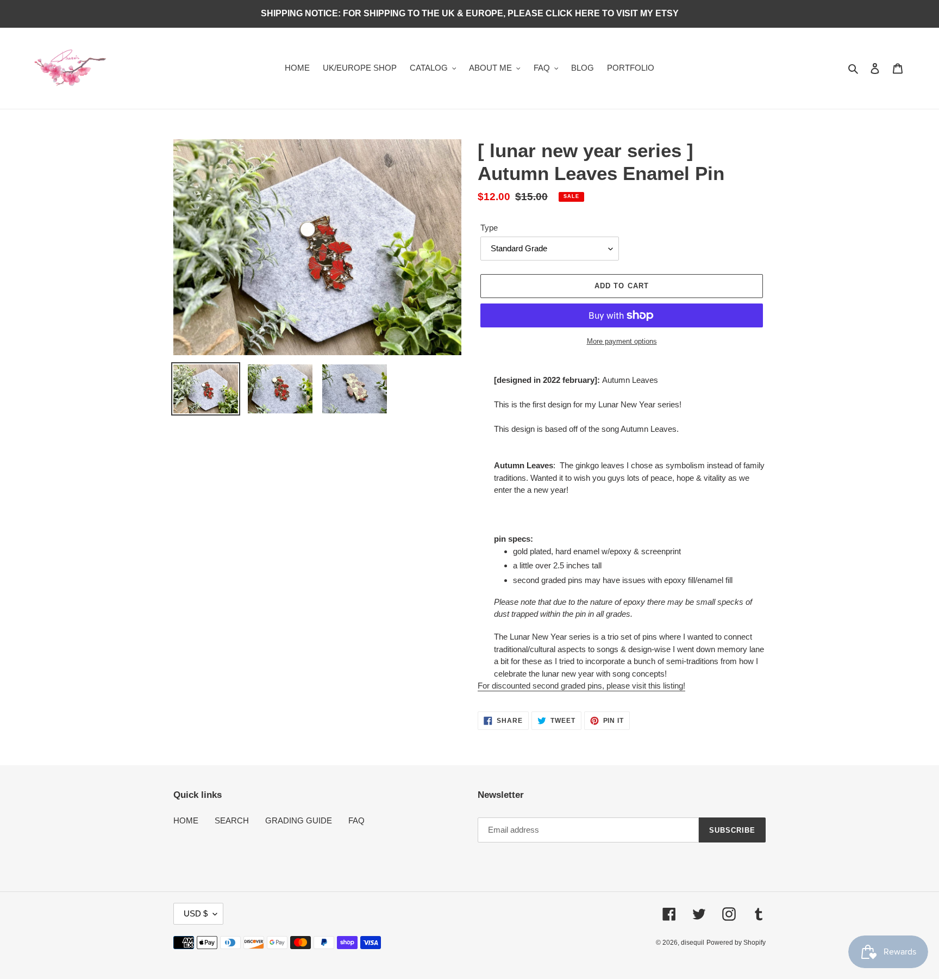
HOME (185, 820)
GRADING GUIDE (298, 820)
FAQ (356, 820)
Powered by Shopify (736, 942)
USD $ (196, 913)
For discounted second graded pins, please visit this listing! (581, 685)
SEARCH (232, 820)
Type (489, 227)
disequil (692, 942)
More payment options (622, 341)
